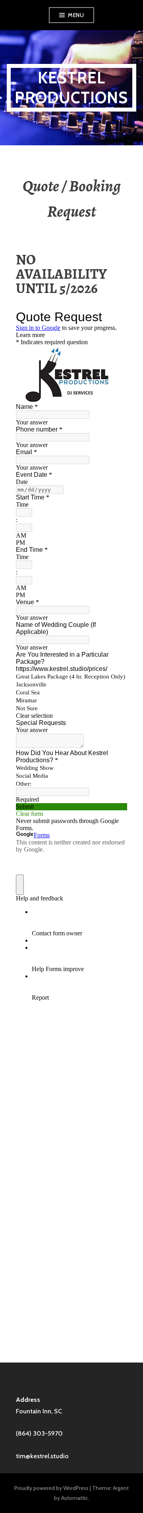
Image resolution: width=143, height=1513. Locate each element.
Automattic (74, 1497)
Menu (76, 15)
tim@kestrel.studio (42, 1456)
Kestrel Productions (71, 87)
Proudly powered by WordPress (51, 1488)
